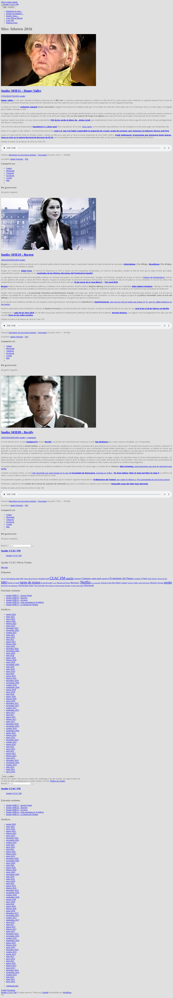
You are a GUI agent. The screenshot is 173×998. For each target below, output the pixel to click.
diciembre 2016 (12, 724)
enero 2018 (10, 701)
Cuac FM (10, 20)
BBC (22, 579)
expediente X (138, 579)
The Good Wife (111, 282)
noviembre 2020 (12, 651)
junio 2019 (10, 669)
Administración (12, 986)
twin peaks (80, 586)
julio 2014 (10, 767)
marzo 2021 (11, 642)
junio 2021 (10, 635)
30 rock (3, 579)
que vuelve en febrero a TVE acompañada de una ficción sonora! (132, 479)
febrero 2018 (11, 699)
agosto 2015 (11, 744)
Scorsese (130, 583)
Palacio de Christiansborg (154, 277)
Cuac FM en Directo (14, 18)
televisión (4, 586)
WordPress (67, 992)
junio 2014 (10, 769)
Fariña (149, 579)
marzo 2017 (11, 717)
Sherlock (153, 583)
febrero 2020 (11, 660)
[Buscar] (33, 546)
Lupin (54, 583)
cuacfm (69, 578)
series (135, 583)
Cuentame (77, 579)
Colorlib (45, 992)
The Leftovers (50, 586)
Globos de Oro (162, 579)
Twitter (4, 990)
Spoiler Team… (12, 16)
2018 (7, 579)
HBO (4, 582)
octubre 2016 (11, 728)
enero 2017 (10, 721)
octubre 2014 (11, 765)
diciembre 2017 (12, 703)
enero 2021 (10, 646)
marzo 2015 (11, 753)
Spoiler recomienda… (15, 14)
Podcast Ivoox (11, 23)
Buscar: (4, 545)
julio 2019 (10, 667)
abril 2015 (10, 751)
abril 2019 (10, 674)
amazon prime (15, 579)
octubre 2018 (11, 685)
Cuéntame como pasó (91, 578)
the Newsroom (59, 586)
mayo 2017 (10, 712)
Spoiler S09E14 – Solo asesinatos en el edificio (25, 602)
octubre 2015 (11, 742)
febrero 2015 (11, 756)
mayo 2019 (10, 671)
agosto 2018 (11, 690)
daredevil (105, 579)
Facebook (11, 990)
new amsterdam (95, 583)
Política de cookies (57, 781)
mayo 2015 (10, 749)
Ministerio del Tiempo (63, 583)
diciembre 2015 (12, 740)
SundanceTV (32, 442)
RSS (26, 159)
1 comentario (31, 438)
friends (154, 579)
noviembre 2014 (12, 763)
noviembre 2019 (12, 664)
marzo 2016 (11, 733)
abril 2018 (10, 694)
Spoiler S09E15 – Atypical (16, 600)
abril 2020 (10, 655)
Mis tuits (4, 567)
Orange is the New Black (111, 583)
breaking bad (44, 579)
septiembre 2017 (12, 710)
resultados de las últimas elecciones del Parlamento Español (65, 273)
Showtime (160, 583)
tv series (73, 586)
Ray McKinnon (101, 442)
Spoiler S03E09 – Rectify (17, 432)
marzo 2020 (11, 658)
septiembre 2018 (12, 687)
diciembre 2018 (12, 680)
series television (143, 583)
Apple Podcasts (16, 159)
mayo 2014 (10, 772)
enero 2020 (10, 662)
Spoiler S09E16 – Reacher (16, 598)
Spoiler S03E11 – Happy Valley (21, 90)
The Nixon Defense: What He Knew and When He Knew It (136, 473)
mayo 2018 (10, 692)
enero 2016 (10, 737)
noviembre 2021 (12, 630)
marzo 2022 (11, 621)
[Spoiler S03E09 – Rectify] (48, 427)
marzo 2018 (11, 696)
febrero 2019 (11, 678)
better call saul (28, 579)
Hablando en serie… (14, 11)
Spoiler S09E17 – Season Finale (19, 595)
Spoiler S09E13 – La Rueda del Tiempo (22, 605)
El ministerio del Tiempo (122, 578)
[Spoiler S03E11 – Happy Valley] (48, 85)
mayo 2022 (10, 619)
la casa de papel (46, 583)
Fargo (144, 578)
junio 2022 (10, 617)
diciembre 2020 (12, 649)
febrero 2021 (11, 644)
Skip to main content (9, 2)
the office (67, 586)
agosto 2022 (11, 614)
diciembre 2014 (12, 760)
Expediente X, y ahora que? (45, 126)
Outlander (124, 583)
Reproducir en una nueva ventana (22, 155)
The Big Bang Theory (26, 586)
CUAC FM (57, 578)
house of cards (13, 583)
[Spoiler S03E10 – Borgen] (48, 249)
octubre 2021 (11, 633)
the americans (13, 586)
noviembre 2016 (12, 726)
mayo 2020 (10, 653)
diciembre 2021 (12, 628)
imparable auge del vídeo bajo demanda (129, 484)
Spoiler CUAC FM (11, 550)
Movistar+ (75, 582)
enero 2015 (10, 758)
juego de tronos (30, 582)
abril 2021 (10, 639)
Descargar (42, 155)
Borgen (4, 286)
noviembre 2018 (12, 683)
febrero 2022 (11, 623)
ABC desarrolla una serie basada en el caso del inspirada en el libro (72, 473)
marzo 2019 (11, 676)
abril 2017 (10, 715)
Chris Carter (87, 126)
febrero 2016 (11, 735)
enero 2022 (10, 626)
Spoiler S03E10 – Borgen (17, 254)
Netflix (85, 582)
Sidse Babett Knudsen (142, 286)
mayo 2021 (10, 637)
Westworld (89, 585)
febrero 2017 (11, 719)
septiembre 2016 (12, 731)
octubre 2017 (11, 708)
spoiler (22, 96)
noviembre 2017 (12, 706)
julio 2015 (10, 747)
